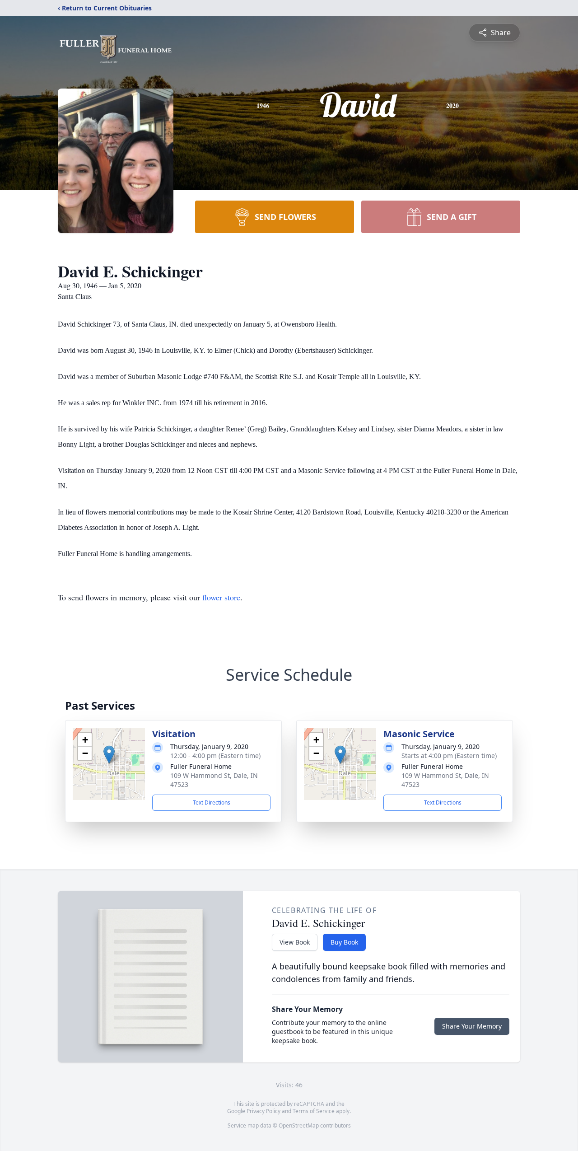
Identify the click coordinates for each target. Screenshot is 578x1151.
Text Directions (211, 802)
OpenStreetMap (299, 1125)
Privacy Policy (263, 1111)
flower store (221, 597)
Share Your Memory (472, 1026)
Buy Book (344, 942)
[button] (109, 754)
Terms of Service (314, 1111)
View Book (295, 942)
